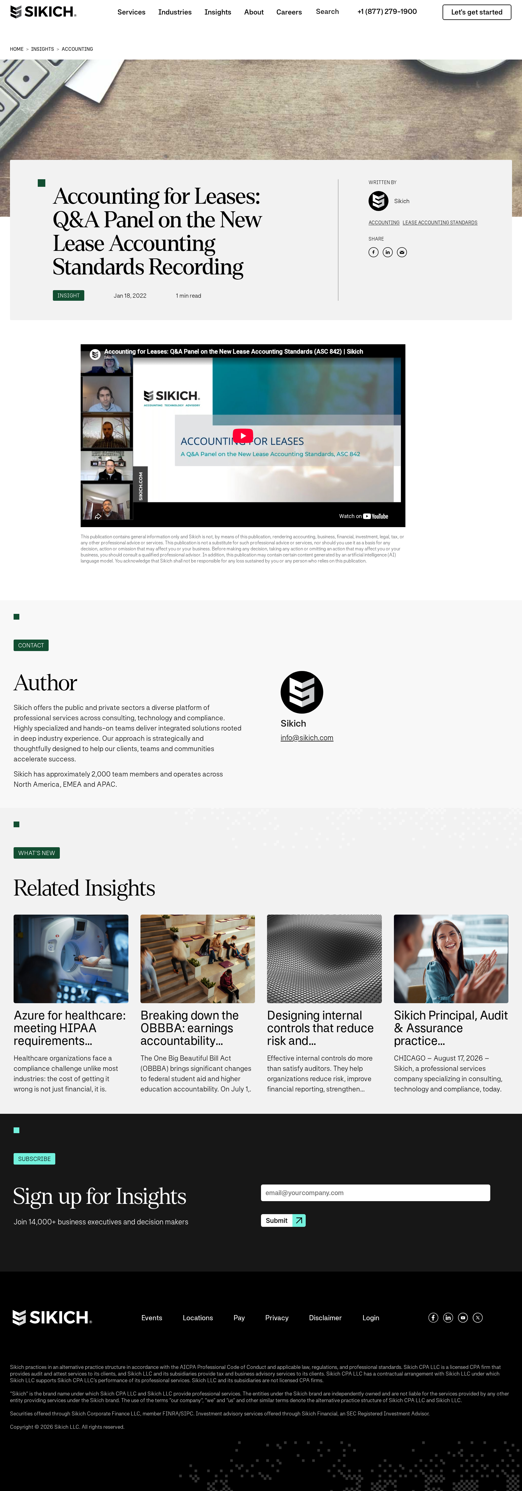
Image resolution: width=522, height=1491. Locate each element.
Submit (277, 1220)
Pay (239, 1318)
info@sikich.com (307, 737)
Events (151, 1318)
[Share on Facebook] (374, 252)
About (254, 12)
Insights (218, 12)
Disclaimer (325, 1318)
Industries (175, 12)
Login (370, 1318)
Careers (289, 12)
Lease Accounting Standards (440, 222)
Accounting (77, 49)
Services (132, 12)
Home (17, 49)
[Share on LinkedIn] (388, 252)
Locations (198, 1318)
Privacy (276, 1318)
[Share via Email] (402, 252)
